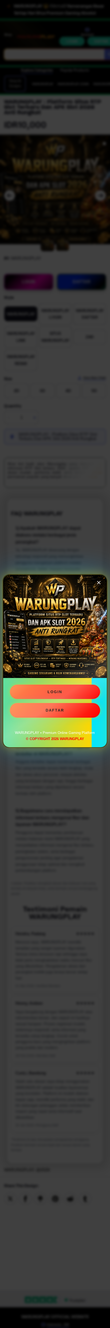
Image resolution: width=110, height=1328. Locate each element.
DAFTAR (55, 712)
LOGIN (55, 693)
